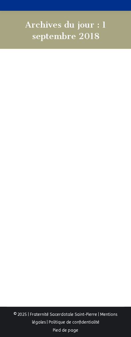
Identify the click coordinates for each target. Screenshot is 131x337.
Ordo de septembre (49, 175)
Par (54, 187)
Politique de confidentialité (74, 322)
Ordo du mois (28, 187)
